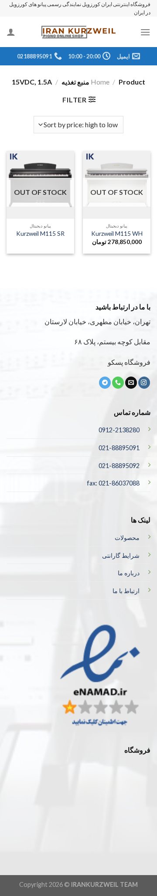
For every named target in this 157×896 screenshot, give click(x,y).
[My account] (11, 31)
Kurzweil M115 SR (40, 233)
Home (100, 82)
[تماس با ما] (118, 383)
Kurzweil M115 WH (117, 233)
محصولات (127, 537)
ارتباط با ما (126, 590)
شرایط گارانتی (121, 555)
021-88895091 (119, 447)
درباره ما (129, 573)
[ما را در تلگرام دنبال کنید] (105, 383)
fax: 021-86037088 (113, 483)
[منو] (145, 32)
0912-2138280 (119, 430)
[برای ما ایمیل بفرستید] (131, 383)
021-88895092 (119, 465)
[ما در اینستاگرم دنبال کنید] (144, 383)
